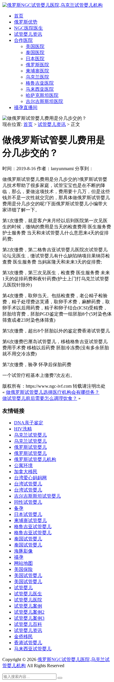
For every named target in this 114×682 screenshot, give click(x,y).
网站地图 (23, 563)
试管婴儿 (23, 587)
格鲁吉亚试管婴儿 (32, 526)
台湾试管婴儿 (28, 483)
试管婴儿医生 (28, 593)
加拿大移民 (25, 471)
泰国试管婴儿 (28, 538)
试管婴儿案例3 (29, 618)
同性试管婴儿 (28, 502)
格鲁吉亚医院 (40, 83)
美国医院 (35, 46)
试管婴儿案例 (28, 605)
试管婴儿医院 (28, 599)
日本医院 (35, 58)
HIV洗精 (23, 428)
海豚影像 (23, 551)
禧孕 (18, 557)
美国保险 (23, 569)
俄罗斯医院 (37, 64)
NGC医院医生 (28, 28)
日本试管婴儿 (28, 514)
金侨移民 (23, 636)
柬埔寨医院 (37, 70)
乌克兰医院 (37, 76)
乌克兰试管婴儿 (30, 434)
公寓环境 (23, 465)
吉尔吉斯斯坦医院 (44, 101)
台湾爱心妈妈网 (30, 477)
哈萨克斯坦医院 (42, 95)
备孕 (18, 508)
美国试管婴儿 (28, 575)
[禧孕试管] (52, 5)
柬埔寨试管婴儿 (30, 520)
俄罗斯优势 (25, 21)
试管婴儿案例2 (29, 612)
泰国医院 (35, 52)
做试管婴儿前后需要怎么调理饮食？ (39, 398)
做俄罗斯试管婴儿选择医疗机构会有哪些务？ (52, 392)
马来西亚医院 (40, 89)
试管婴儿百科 (28, 624)
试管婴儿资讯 (28, 34)
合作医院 (23, 40)
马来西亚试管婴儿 (32, 648)
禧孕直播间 (25, 107)
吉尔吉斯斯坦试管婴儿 (37, 496)
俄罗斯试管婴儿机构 (35, 459)
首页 (18, 15)
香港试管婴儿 (28, 642)
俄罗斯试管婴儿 (30, 447)
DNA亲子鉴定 (28, 422)
